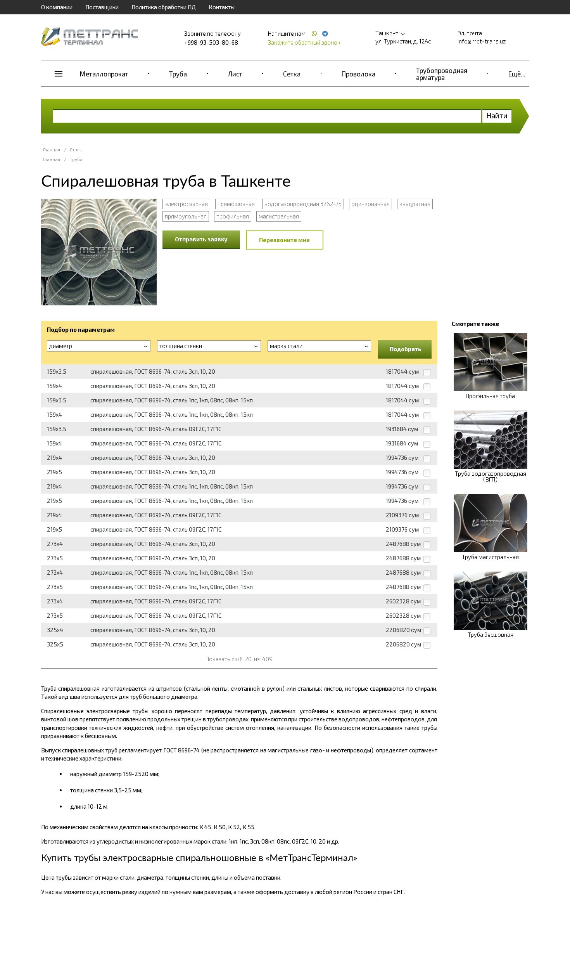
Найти (497, 115)
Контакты (222, 6)
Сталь (75, 149)
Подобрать (405, 348)
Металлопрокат (104, 73)
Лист (235, 73)
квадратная (414, 203)
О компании (57, 6)
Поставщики (102, 6)
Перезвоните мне (284, 239)
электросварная (186, 203)
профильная (232, 216)
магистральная (279, 216)
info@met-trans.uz (482, 41)
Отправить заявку (201, 239)
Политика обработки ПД (163, 6)
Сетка (292, 73)
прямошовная (236, 203)
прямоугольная (186, 216)
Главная (51, 149)
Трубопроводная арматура (441, 74)
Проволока (358, 73)
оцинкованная (370, 203)
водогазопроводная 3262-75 (303, 203)
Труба (178, 73)
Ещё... (516, 73)
